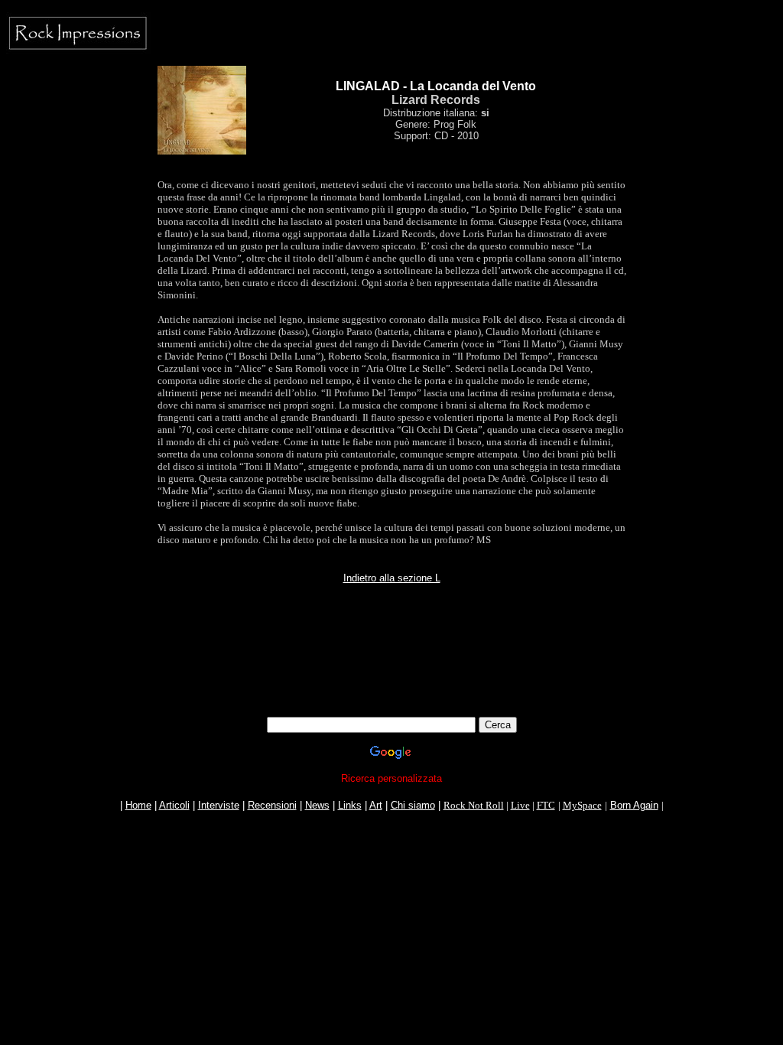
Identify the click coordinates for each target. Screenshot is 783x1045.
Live (520, 805)
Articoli (174, 805)
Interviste (218, 805)
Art (375, 805)
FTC (546, 805)
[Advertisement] (391, 682)
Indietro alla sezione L (391, 578)
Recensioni (272, 805)
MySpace (582, 805)
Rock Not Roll (473, 805)
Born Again (634, 805)
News (317, 805)
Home (138, 805)
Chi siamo (413, 805)
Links (350, 805)
